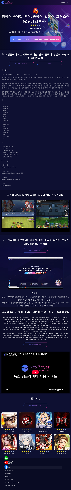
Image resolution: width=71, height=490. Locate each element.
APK (49, 63)
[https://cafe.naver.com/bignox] (6, 458)
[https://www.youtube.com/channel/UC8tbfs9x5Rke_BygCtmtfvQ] (6, 462)
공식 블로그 (9, 470)
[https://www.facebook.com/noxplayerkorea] (6, 467)
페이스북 (8, 476)
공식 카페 (8, 473)
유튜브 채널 (9, 479)
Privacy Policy (10, 485)
